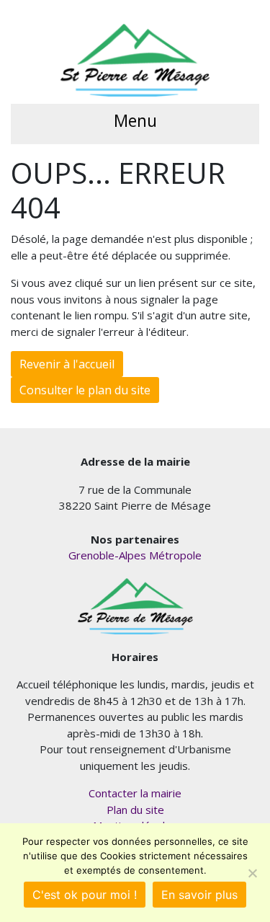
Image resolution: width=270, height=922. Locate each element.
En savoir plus (199, 894)
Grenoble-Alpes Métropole (135, 555)
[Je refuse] (252, 873)
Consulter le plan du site (84, 390)
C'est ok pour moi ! (84, 894)
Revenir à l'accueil (66, 364)
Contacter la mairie (135, 793)
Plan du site (135, 809)
